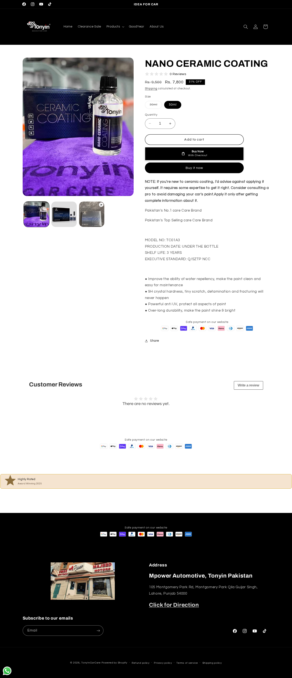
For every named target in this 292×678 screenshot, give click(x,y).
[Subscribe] (98, 630)
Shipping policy (212, 663)
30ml (156, 106)
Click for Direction (174, 605)
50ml (173, 104)
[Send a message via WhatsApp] (7, 671)
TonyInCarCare (91, 663)
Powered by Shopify (114, 663)
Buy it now (194, 168)
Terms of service (187, 663)
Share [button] (154, 340)
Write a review (248, 385)
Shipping (151, 88)
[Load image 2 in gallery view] (64, 214)
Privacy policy (163, 663)
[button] (115, 26)
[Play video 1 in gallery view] (92, 214)
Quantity (151, 114)
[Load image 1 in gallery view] (36, 214)
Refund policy (141, 663)
